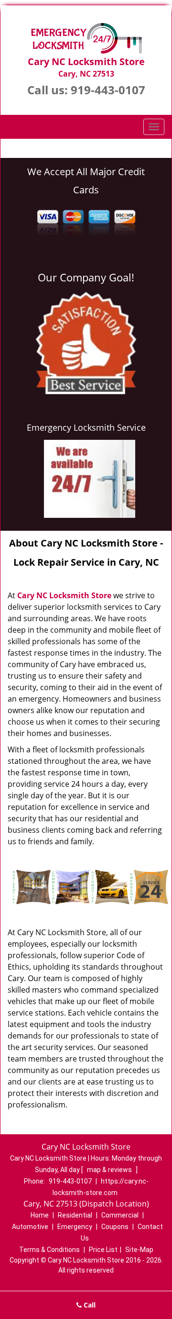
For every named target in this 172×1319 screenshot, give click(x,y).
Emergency (74, 1226)
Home (40, 1215)
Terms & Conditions (49, 1249)
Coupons (115, 1226)
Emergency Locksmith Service (86, 427)
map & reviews (110, 1170)
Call (89, 1304)
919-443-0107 (108, 90)
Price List (103, 1249)
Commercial (120, 1215)
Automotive (30, 1226)
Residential (75, 1215)
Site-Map (139, 1249)
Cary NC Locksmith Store (64, 595)
